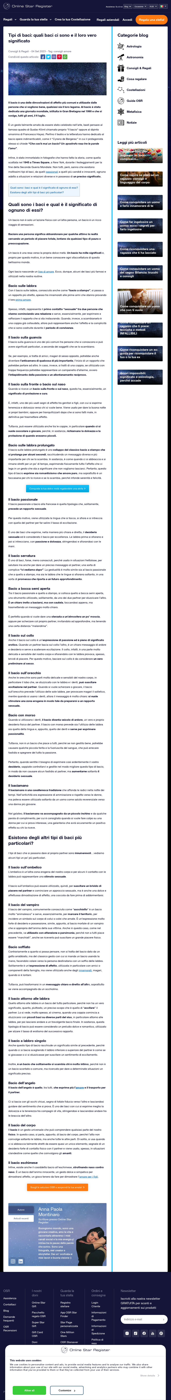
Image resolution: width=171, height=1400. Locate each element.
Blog (126, 7)
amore (80, 1087)
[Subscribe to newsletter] (163, 1319)
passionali (52, 171)
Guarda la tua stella (33, 19)
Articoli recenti (21, 1218)
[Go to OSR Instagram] (127, 1333)
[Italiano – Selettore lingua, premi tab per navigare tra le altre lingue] (163, 6)
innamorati (85, 970)
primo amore (23, 299)
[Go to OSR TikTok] (135, 1333)
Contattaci (9, 1304)
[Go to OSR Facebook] (144, 1333)
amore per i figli (88, 1176)
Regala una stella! (151, 19)
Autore (21, 1209)
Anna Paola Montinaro (50, 1211)
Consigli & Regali (18, 51)
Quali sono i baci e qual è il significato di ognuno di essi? (44, 187)
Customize (65, 1390)
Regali (7, 19)
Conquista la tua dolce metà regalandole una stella (56, 488)
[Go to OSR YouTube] (152, 1333)
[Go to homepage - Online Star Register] (27, 6)
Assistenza (110, 7)
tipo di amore (46, 271)
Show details (147, 1375)
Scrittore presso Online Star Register (54, 1221)
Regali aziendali (108, 19)
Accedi (127, 19)
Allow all (29, 1390)
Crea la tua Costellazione (72, 19)
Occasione (139, 7)
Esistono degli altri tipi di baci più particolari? (37, 192)
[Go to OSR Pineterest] (161, 1333)
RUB (152, 7)
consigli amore (62, 51)
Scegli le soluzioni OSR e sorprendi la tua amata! (56, 1187)
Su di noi (119, 7)
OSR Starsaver (69, 1342)
